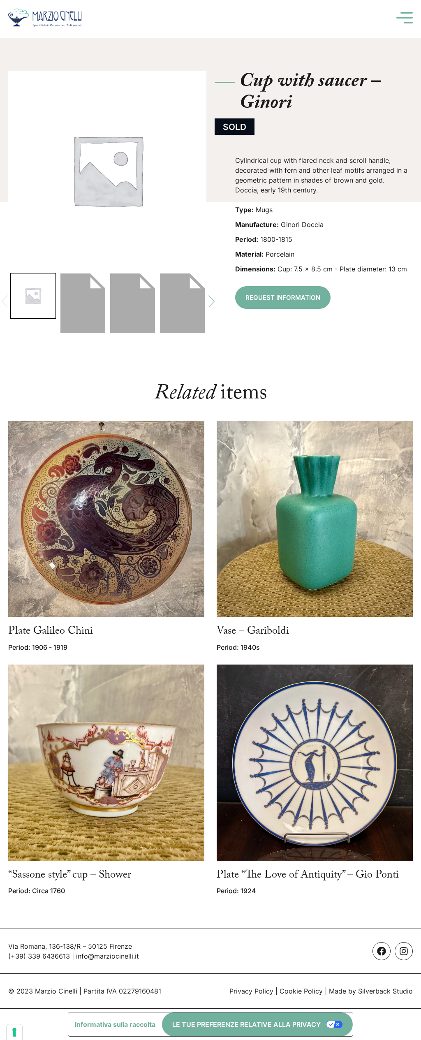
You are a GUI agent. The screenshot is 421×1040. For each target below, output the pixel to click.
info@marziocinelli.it (107, 956)
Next (211, 301)
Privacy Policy (251, 991)
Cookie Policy (301, 991)
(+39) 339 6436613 (39, 956)
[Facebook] (381, 951)
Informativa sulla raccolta (115, 1024)
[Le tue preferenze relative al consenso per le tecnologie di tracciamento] (14, 1032)
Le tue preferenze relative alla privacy (246, 1024)
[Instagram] (404, 951)
